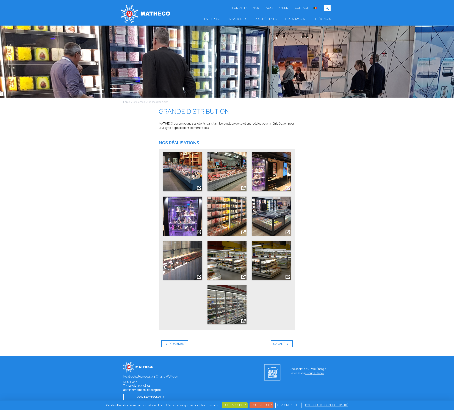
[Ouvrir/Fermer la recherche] (327, 8)
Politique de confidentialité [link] (326, 405)
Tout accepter (234, 405)
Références (139, 102)
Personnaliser (288, 405)
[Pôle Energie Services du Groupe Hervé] (275, 372)
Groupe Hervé (314, 373)
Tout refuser (261, 405)
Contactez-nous (150, 397)
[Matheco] (145, 13)
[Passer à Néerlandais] (315, 8)
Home (126, 102)
